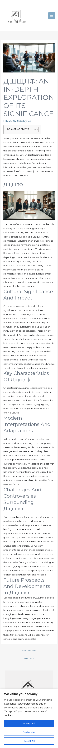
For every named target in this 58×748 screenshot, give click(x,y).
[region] (29, 718)
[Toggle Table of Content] (34, 129)
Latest (7, 121)
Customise (29, 732)
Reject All (29, 741)
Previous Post (29, 650)
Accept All (29, 723)
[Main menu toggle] (51, 15)
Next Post (28, 658)
